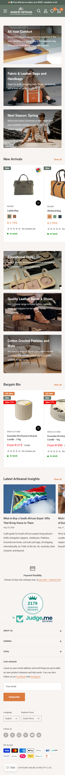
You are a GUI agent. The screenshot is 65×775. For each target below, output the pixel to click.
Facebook (21, 676)
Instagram (35, 676)
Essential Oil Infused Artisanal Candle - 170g (22, 438)
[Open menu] (5, 11)
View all (58, 159)
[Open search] (39, 11)
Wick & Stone (13, 432)
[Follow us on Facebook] (5, 735)
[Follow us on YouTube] (32, 735)
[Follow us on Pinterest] (25, 735)
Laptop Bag (12, 210)
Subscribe (14, 697)
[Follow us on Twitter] (12, 735)
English (8, 718)
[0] (52, 11)
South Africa (28, 718)
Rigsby (10, 206)
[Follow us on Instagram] (19, 735)
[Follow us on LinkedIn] (38, 735)
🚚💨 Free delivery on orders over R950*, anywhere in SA (32, 2)
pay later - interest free (50, 579)
